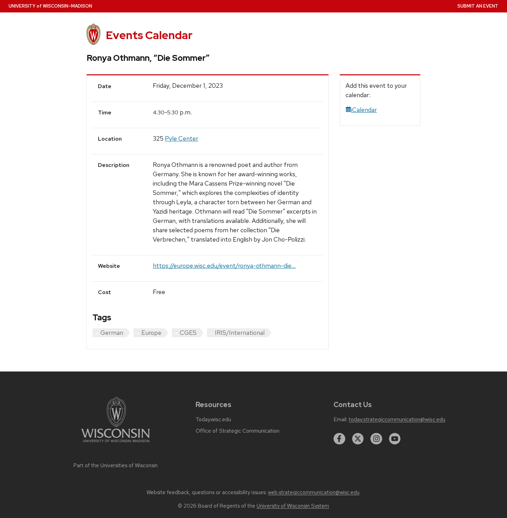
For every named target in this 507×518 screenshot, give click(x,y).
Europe (151, 333)
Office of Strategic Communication (237, 430)
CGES (188, 333)
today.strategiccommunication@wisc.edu (397, 419)
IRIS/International (240, 333)
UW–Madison (50, 6)
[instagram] (376, 439)
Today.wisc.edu (213, 419)
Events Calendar (149, 35)
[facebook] (339, 439)
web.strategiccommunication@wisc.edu (313, 492)
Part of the (115, 465)
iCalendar (364, 110)
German (111, 333)
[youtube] (395, 439)
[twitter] (358, 439)
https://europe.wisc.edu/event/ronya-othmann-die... (224, 266)
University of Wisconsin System (293, 505)
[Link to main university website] (115, 443)
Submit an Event (477, 6)
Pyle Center (181, 138)
